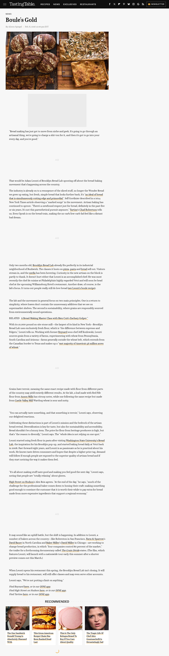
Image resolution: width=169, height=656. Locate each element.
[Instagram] (133, 5)
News (56, 4)
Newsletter (157, 4)
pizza (66, 269)
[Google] (138, 5)
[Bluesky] (128, 5)
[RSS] (143, 5)
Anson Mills (27, 396)
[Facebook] (109, 5)
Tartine (74, 209)
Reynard (62, 331)
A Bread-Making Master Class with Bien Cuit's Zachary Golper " (54, 318)
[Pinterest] (124, 5)
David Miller (67, 542)
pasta (73, 269)
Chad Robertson (88, 209)
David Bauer (15, 542)
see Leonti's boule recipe (81, 288)
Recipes (45, 4)
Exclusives (70, 4)
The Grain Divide (70, 550)
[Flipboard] (119, 5)
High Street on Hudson (21, 481)
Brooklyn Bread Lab (43, 265)
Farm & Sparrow (95, 538)
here (26, 586)
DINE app (45, 586)
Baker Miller (52, 542)
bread (84, 269)
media (32, 272)
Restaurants (88, 4)
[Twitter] (114, 5)
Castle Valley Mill (24, 400)
